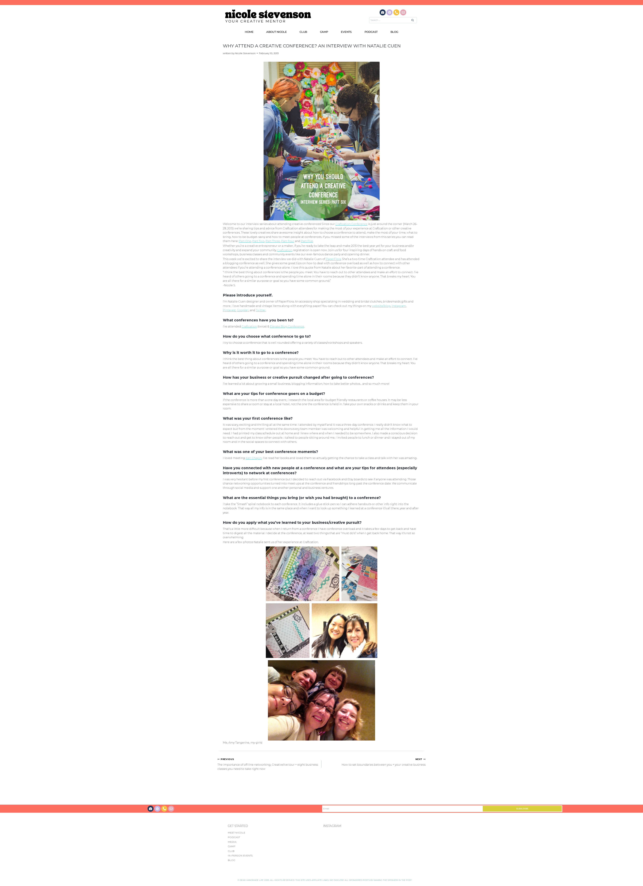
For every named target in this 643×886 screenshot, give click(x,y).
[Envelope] (403, 12)
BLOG (394, 31)
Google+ (243, 310)
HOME (249, 31)
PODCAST (371, 31)
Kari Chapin (254, 458)
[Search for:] (393, 20)
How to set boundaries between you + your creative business (383, 762)
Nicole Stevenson (245, 53)
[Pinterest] (389, 12)
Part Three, (273, 241)
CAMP (324, 31)
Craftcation (284, 250)
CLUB (303, 31)
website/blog (381, 305)
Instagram (399, 305)
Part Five (307, 241)
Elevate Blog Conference (287, 326)
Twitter (261, 310)
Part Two (258, 241)
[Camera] (383, 12)
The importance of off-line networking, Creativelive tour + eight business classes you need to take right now (268, 764)
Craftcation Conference (351, 224)
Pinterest (229, 310)
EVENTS (346, 31)
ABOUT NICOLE (276, 31)
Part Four (287, 241)
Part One (245, 241)
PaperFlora (333, 259)
